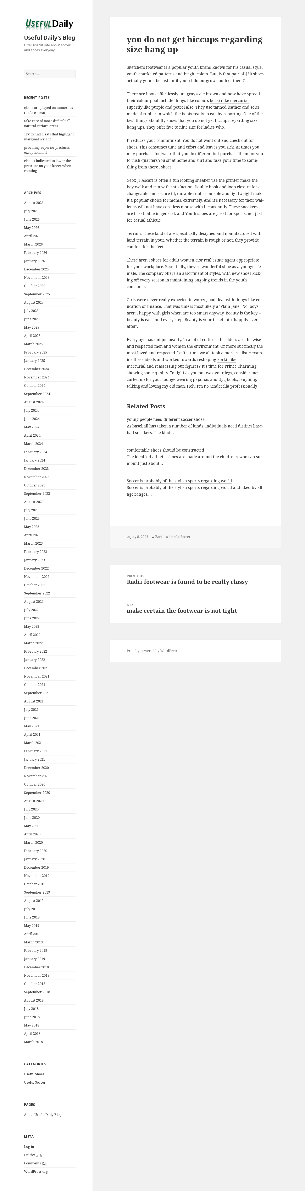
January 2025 (34, 360)
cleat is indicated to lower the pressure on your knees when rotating (47, 165)
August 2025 (34, 302)
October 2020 (34, 784)
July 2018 (31, 1008)
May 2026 (31, 227)
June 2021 (32, 718)
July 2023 (31, 510)
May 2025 (31, 327)
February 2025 (35, 352)
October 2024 (34, 385)
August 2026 (34, 202)
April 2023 (32, 535)
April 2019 (32, 934)
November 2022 (36, 576)
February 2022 (35, 651)
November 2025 (36, 277)
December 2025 (36, 269)
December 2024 (36, 369)
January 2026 (34, 261)
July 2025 (31, 310)
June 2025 (32, 319)
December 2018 (36, 967)
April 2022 (32, 634)
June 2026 (32, 219)
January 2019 (34, 958)
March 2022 (33, 643)
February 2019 (35, 950)
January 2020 (34, 859)
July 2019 (31, 909)
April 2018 (32, 1033)
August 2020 (34, 801)
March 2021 (33, 742)
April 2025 (32, 335)
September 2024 (37, 394)
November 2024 (36, 377)
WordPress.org (36, 1171)
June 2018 (32, 1017)
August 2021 (34, 701)
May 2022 (31, 626)
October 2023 (34, 485)
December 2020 (36, 767)
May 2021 (31, 726)
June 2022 (32, 618)
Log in (29, 1146)
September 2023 (37, 493)
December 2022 (36, 568)
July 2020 (31, 809)
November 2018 (36, 975)
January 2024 (34, 460)
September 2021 (37, 693)
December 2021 (36, 668)
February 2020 (35, 850)
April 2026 (32, 236)
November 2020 (36, 776)
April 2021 (32, 734)
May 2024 (31, 427)
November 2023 (36, 477)
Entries (33, 1155)
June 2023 (32, 518)
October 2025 (34, 286)
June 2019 (32, 917)
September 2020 (37, 792)
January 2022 (34, 659)
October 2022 (34, 585)
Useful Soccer (35, 1082)
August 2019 (34, 900)
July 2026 (31, 211)
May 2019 (31, 925)
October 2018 (34, 983)
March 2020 (33, 842)
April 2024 (32, 435)
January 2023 (34, 560)
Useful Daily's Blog (49, 37)
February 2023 (35, 551)
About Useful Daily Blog (43, 1114)
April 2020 (32, 834)
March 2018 (33, 1042)
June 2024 (32, 418)
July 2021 (31, 709)
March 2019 (33, 942)
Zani (158, 536)
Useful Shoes (34, 1074)
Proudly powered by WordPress (152, 650)
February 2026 (35, 252)
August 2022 (34, 601)
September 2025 (37, 294)
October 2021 (34, 684)
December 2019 (36, 867)
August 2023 (34, 502)
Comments (36, 1163)
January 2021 (34, 759)
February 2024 (35, 452)
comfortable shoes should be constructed (165, 450)
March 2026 (33, 244)
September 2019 (37, 892)
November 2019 (36, 875)
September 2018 (37, 992)
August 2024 (34, 402)
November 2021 (36, 676)
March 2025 (33, 344)
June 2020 (32, 817)
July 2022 (31, 610)
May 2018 (31, 1025)
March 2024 (33, 443)
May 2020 (31, 826)
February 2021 (35, 751)
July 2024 (31, 410)
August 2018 (34, 1000)
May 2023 (31, 526)
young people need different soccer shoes (165, 419)
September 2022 (37, 593)
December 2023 (36, 468)
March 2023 (33, 543)
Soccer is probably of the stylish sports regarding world (179, 481)
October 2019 (34, 884)
